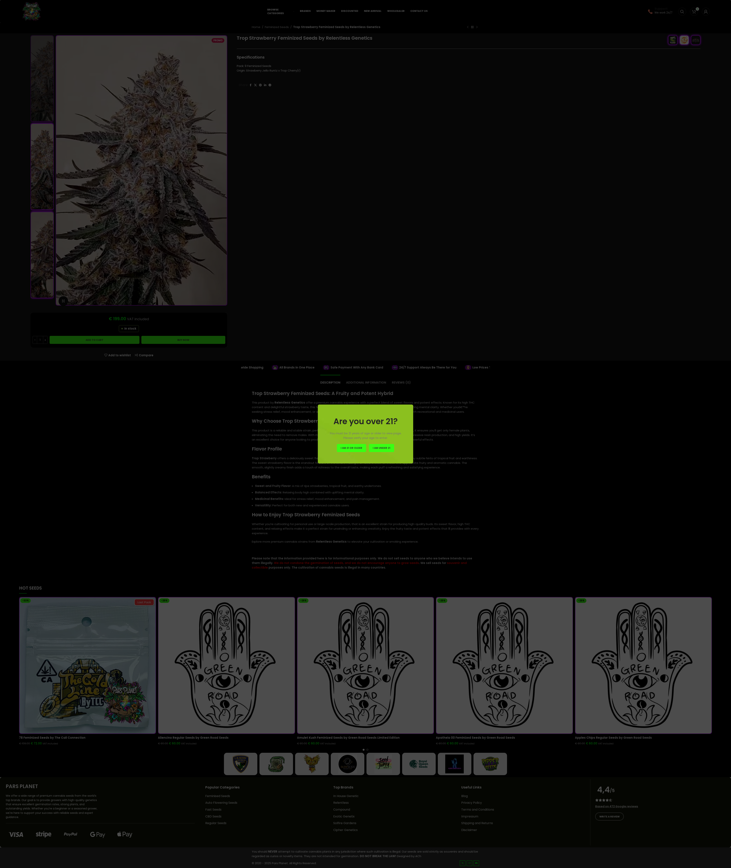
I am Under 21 (381, 448)
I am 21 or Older (351, 448)
